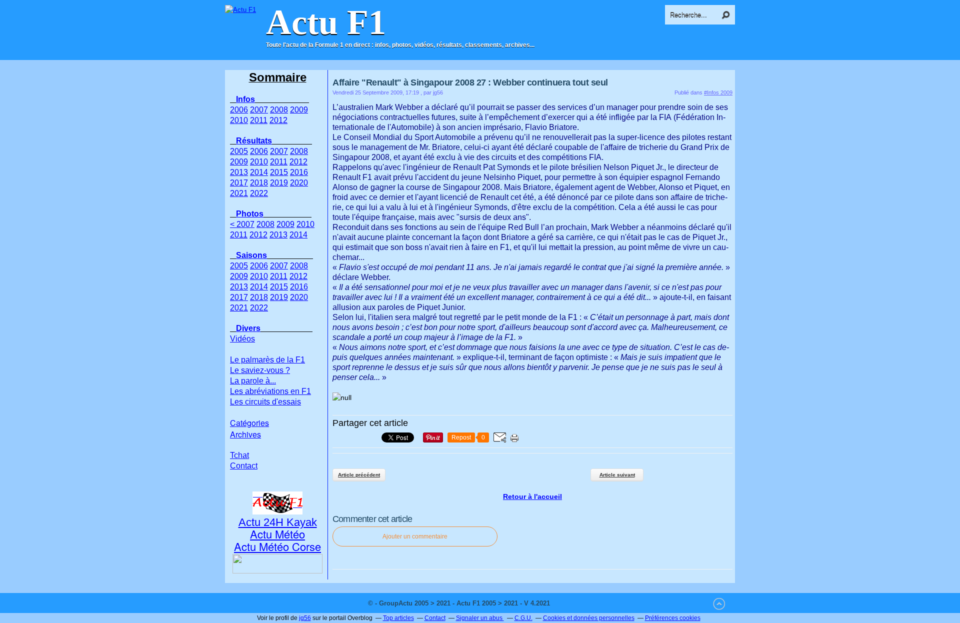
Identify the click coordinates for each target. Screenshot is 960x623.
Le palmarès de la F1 (267, 360)
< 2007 (242, 224)
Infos (245, 99)
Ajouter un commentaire (415, 536)
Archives (245, 434)
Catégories (249, 422)
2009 (299, 110)
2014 (259, 172)
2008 (279, 110)
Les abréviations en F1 (270, 391)
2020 (299, 182)
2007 (259, 110)
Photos (250, 214)
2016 (299, 172)
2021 (239, 193)
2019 (279, 182)
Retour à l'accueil (532, 496)
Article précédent (359, 475)
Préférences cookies (672, 618)
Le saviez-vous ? (260, 370)
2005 (239, 151)
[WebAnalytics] (572, 603)
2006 (239, 110)
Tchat (239, 455)
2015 (279, 172)
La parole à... (253, 380)
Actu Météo (277, 534)
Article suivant (617, 475)
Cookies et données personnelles (588, 618)
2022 (259, 193)
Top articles (398, 618)
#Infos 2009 (718, 93)
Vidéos (242, 338)
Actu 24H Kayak (277, 522)
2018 (259, 182)
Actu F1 (326, 22)
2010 (239, 120)
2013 (239, 172)
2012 (279, 120)
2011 (259, 120)
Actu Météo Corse (277, 546)
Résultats (254, 140)
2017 (239, 182)
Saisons (251, 255)
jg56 (305, 618)
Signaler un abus (480, 618)
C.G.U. (523, 618)
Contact (244, 466)
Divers (248, 328)
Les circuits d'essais (265, 402)
